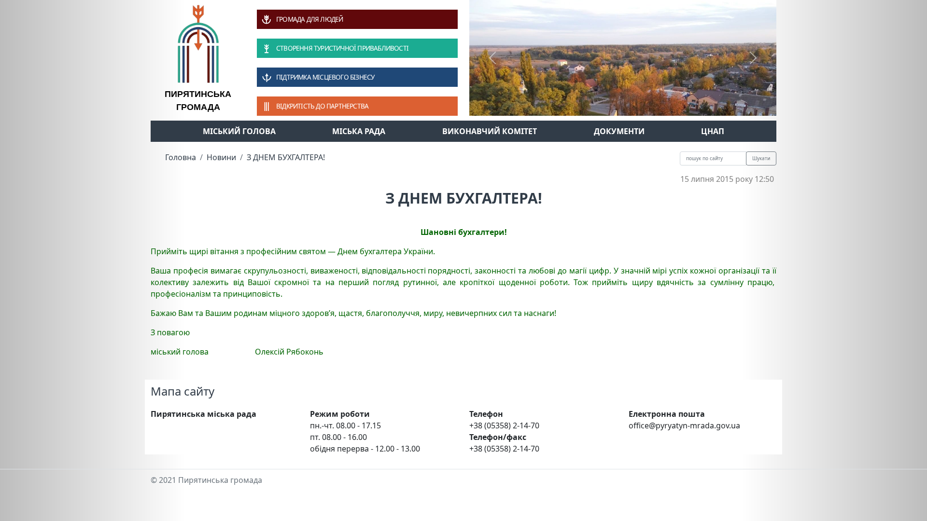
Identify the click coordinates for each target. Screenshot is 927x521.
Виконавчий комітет (489, 131)
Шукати (761, 158)
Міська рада (358, 131)
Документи (619, 131)
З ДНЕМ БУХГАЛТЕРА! (286, 157)
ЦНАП (712, 131)
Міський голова (239, 131)
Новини (221, 157)
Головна (180, 157)
